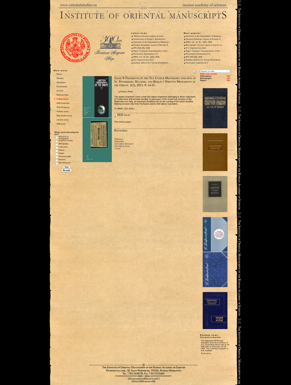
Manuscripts (62, 95)
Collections (63, 147)
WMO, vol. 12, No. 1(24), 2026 (146, 57)
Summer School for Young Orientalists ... (151, 63)
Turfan (117, 148)
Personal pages (65, 156)
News (59, 74)
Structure (61, 82)
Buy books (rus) (64, 115)
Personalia (62, 86)
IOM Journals (63, 103)
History (60, 78)
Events (60, 91)
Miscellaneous (64, 163)
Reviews (62, 160)
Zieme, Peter (126, 91)
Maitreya (118, 139)
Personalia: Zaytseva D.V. (197, 63)
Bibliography (63, 144)
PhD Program (63, 107)
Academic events (66, 141)
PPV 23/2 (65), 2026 (141, 48)
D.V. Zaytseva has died (143, 60)
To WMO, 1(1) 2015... (124, 108)
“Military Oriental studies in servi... (149, 36)
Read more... (206, 353)
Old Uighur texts (122, 146)
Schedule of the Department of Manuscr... (152, 42)
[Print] (194, 71)
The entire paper (122, 122)
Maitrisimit (119, 141)
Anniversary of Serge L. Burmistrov (149, 39)
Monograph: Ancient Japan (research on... (205, 45)
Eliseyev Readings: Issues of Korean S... (151, 45)
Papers (61, 153)
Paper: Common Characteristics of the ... (151, 51)
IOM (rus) (61, 124)
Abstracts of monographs (64, 138)
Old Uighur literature (123, 144)
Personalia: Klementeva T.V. (145, 54)
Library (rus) (62, 120)
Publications (63, 99)
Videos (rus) (62, 111)
